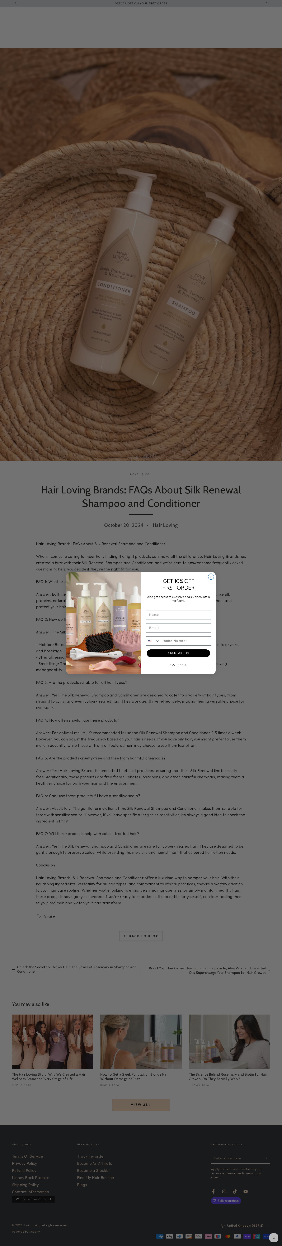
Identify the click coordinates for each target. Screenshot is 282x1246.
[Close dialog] (211, 576)
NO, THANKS (178, 664)
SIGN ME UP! (178, 653)
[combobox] (153, 641)
